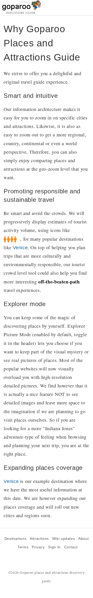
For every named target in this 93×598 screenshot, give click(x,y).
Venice (20, 247)
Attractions (39, 539)
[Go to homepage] (21, 9)
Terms (23, 547)
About (83, 539)
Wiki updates (63, 539)
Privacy (38, 547)
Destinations (15, 539)
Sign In (54, 547)
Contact (71, 547)
